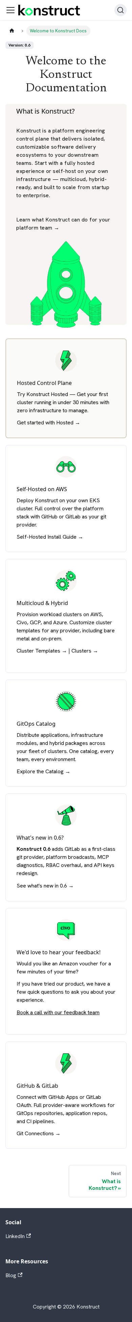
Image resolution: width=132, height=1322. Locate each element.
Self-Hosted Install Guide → (50, 536)
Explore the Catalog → (43, 771)
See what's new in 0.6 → (45, 885)
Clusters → (84, 650)
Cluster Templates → (42, 650)
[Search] (120, 10)
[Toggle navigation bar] (10, 10)
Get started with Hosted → (48, 422)
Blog (10, 1275)
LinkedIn (15, 1236)
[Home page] (11, 31)
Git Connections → (39, 1133)
